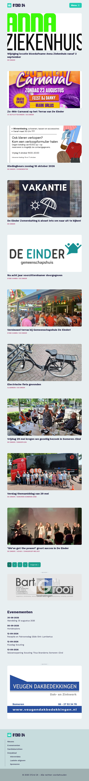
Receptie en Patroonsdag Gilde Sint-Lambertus (30, 636)
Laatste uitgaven (17, 760)
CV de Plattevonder (15, 115)
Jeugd (19, 551)
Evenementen (22, 169)
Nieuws (10, 741)
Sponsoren (15, 764)
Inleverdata (15, 757)
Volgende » (34, 565)
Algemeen (11, 387)
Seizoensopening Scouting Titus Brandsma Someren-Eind (35, 653)
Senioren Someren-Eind (27, 497)
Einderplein (22, 442)
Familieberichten (14, 749)
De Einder (11, 60)
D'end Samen (12, 278)
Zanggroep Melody (32, 551)
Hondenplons (13, 628)
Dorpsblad (12, 753)
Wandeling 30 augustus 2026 (21, 620)
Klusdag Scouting (15, 645)
